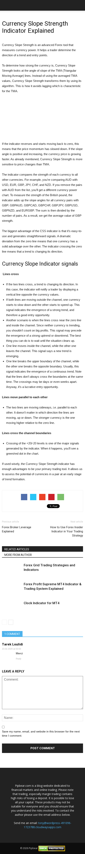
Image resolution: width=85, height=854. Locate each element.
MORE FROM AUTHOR (18, 554)
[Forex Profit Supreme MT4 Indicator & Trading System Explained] (12, 589)
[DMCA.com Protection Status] (51, 848)
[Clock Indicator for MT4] (12, 607)
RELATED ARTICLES (16, 549)
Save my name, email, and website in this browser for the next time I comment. (41, 733)
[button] (79, 5)
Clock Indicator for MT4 (42, 603)
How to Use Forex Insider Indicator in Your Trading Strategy (66, 531)
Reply (18, 658)
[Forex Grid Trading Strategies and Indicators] (12, 570)
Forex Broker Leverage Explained (16, 529)
